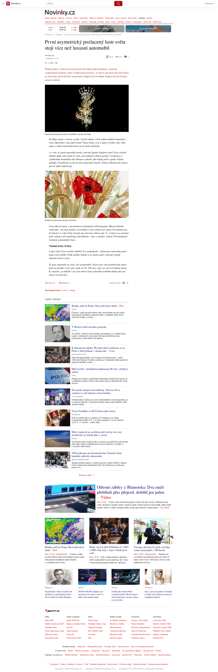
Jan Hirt (69, 627)
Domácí (69, 18)
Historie (84, 22)
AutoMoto (61, 22)
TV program (137, 22)
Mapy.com (81, 647)
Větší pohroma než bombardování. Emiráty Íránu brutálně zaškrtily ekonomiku (97, 454)
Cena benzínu (123, 647)
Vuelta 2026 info (72, 620)
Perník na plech (116, 638)
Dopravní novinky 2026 (162, 627)
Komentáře (109, 18)
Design (72, 290)
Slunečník (106, 651)
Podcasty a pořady (96, 22)
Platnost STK (158, 638)
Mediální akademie (97, 664)
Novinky (48, 55)
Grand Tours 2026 (73, 638)
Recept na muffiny (117, 624)
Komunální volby (51, 638)
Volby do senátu (51, 634)
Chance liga (93, 620)
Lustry (64, 290)
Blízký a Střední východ (80, 459)
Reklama (71, 664)
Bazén (70, 651)
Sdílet (120, 56)
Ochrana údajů (125, 664)
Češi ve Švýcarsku (138, 631)
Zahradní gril (148, 651)
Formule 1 (92, 634)
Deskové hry (127, 655)
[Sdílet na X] (127, 283)
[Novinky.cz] (60, 13)
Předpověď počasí (95, 647)
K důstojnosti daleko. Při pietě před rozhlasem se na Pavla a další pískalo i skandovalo (98, 349)
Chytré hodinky (150, 655)
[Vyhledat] (118, 3)
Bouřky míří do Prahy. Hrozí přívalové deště (94, 305)
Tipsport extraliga (95, 627)
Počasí (128, 22)
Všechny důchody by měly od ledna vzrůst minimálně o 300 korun (152, 548)
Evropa (74, 330)
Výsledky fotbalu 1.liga (97, 624)
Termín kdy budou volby (54, 631)
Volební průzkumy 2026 (54, 624)
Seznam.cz (209, 4)
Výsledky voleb (51, 627)
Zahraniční (83, 18)
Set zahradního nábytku (131, 651)
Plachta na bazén (82, 651)
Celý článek (164, 507)
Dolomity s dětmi (138, 638)
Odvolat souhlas (139, 664)
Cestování (76, 22)
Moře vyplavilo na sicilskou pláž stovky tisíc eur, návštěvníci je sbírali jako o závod (97, 433)
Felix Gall (70, 634)
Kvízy (113, 22)
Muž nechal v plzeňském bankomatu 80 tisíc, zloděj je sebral (100, 370)
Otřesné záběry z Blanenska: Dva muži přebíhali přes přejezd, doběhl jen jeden (130, 489)
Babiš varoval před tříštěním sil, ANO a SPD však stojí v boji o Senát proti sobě (108, 550)
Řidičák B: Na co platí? (162, 631)
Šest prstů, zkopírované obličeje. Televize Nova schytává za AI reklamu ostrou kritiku (96, 391)
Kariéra (79, 664)
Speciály (120, 22)
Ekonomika (132, 18)
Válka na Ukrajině (96, 18)
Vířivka (158, 651)
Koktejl (149, 18)
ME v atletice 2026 (95, 631)
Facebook (54, 664)
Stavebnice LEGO (87, 655)
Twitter (62, 664)
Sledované (157, 22)
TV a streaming (77, 396)
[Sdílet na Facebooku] (123, 283)
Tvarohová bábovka (118, 631)
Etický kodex (112, 664)
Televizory (138, 655)
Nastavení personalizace (158, 664)
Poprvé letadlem (137, 624)
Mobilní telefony (71, 655)
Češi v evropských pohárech (142, 647)
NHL (90, 638)
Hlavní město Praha (79, 354)
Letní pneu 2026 (159, 620)
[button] (87, 108)
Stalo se (61, 18)
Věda (68, 22)
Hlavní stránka (50, 18)
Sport (107, 22)
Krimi (117, 18)
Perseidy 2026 (110, 647)
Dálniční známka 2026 (162, 624)
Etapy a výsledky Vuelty (75, 624)
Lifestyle (141, 18)
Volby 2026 (49, 620)
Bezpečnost (76, 414)
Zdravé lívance (116, 627)
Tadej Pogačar (72, 631)
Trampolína (95, 651)
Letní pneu (116, 655)
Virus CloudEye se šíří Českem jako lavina (93, 411)
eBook (111, 56)
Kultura (124, 18)
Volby (76, 18)
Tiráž (86, 664)
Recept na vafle (116, 634)
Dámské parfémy (103, 655)
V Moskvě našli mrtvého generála (89, 327)
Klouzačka (116, 651)
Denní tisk (147, 22)
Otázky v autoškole (160, 634)
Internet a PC (50, 22)
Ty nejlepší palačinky (118, 620)
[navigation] (3, 4)
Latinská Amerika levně (140, 634)
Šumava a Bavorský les (140, 627)
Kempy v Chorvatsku (139, 620)
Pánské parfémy (164, 655)
